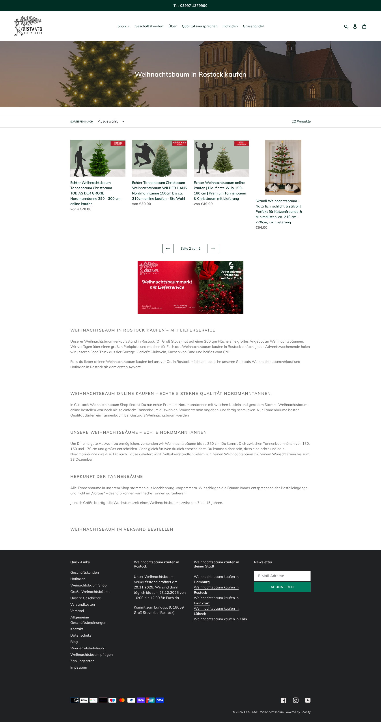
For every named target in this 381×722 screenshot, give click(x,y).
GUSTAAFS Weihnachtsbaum (264, 712)
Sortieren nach (81, 121)
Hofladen (77, 579)
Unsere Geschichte (85, 598)
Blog (74, 641)
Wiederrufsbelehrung (87, 648)
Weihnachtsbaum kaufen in (220, 619)
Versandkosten (82, 604)
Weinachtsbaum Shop (88, 585)
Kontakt (76, 629)
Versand (77, 611)
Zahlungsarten (82, 661)
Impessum (78, 667)
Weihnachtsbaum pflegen (91, 654)
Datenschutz (80, 635)
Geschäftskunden (84, 572)
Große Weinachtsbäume (90, 591)
